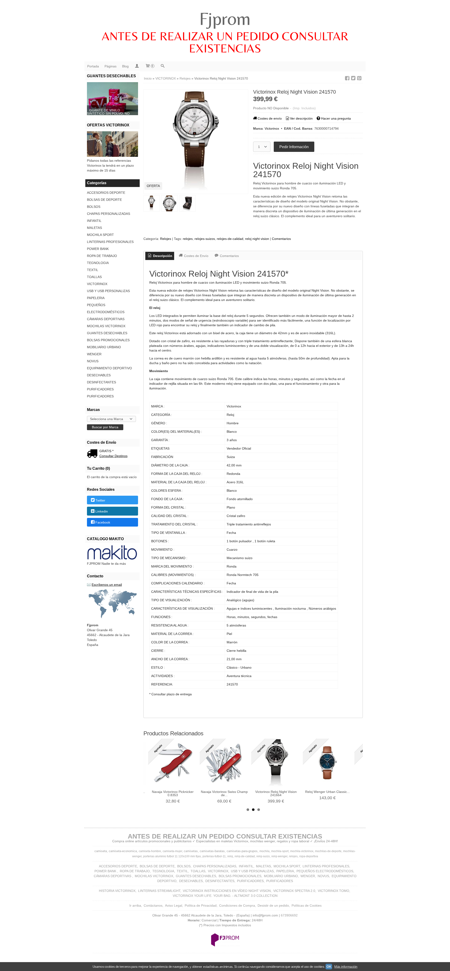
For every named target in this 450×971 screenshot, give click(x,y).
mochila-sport (280, 851)
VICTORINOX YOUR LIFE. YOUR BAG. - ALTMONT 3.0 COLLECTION (225, 896)
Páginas (110, 66)
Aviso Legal (173, 905)
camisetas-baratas (212, 851)
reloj (230, 856)
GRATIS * (106, 451)
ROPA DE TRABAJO (102, 256)
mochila (264, 851)
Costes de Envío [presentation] (195, 256)
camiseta (100, 851)
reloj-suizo (263, 856)
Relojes (165, 239)
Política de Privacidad (201, 905)
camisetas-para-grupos (242, 851)
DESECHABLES (99, 375)
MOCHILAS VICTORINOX (106, 326)
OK (328, 966)
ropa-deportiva (308, 856)
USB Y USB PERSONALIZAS (108, 291)
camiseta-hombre (150, 851)
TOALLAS (94, 277)
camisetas (191, 851)
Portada (93, 66)
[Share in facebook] (347, 78)
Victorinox (272, 128)
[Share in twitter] (353, 78)
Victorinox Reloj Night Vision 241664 (276, 793)
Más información (345, 966)
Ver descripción (301, 118)
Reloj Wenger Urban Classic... (327, 792)
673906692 (289, 915)
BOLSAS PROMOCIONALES (108, 340)
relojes (188, 239)
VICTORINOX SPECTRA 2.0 (294, 891)
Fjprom (225, 18)
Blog (125, 66)
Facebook (102, 522)
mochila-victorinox (301, 851)
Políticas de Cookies (307, 905)
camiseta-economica (123, 851)
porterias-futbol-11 (214, 856)
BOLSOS (93, 207)
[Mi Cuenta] (136, 66)
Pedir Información (294, 147)
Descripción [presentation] (162, 256)
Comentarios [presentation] (229, 256)
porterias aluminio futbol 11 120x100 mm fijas (172, 856)
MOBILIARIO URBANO (104, 347)
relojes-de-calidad (230, 239)
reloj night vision (257, 239)
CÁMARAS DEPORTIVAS (105, 319)
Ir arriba (135, 905)
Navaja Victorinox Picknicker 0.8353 (173, 793)
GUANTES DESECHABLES (107, 333)
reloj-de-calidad (245, 856)
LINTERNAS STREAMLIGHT (159, 891)
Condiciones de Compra (237, 905)
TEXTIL (92, 270)
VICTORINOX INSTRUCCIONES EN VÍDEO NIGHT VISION (227, 891)
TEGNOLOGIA (98, 263)
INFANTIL (94, 221)
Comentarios (281, 239)
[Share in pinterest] (359, 78)
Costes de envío (270, 118)
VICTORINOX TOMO (333, 891)
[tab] (159, 256)
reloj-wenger (279, 856)
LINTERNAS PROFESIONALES (110, 242)
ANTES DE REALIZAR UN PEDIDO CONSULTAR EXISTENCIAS (225, 42)
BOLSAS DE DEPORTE (104, 200)
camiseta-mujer (172, 851)
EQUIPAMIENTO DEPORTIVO (109, 368)
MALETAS (94, 228)
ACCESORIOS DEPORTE (106, 192)
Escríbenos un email (107, 584)
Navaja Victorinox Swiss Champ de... (224, 793)
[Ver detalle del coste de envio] (93, 454)
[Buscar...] (162, 66)
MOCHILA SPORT (100, 235)
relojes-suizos (205, 239)
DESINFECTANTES (101, 382)
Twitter (100, 500)
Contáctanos (153, 905)
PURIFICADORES (100, 389)
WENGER (94, 354)
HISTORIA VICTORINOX (117, 891)
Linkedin (101, 511)
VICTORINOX (97, 284)
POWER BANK (98, 249)
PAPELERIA (96, 298)
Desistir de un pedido (273, 905)
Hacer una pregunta (336, 118)
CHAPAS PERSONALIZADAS (108, 214)
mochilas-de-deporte (328, 851)
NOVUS (92, 361)
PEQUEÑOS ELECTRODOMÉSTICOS (105, 308)
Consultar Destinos (113, 456)
